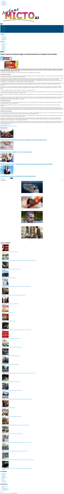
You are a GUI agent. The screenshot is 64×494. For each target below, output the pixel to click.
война (1, 126)
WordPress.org (4, 489)
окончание (4, 126)
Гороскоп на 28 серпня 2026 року (7, 312)
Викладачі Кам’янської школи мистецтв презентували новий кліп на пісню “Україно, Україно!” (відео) (19, 260)
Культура (3, 2)
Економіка (4, 3)
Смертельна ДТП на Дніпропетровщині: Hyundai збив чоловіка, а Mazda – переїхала (16, 329)
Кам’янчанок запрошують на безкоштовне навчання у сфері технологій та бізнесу (16, 286)
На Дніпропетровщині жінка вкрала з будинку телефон (11, 269)
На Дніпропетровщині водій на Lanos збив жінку (10, 364)
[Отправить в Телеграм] (3, 60)
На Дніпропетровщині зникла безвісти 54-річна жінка (11, 338)
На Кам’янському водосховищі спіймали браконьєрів (11, 381)
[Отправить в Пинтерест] (7, 59)
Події (3, 27)
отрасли (8, 126)
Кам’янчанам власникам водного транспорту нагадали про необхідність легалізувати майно (18, 459)
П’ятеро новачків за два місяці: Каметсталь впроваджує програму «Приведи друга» (23, 139)
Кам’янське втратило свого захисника (8, 407)
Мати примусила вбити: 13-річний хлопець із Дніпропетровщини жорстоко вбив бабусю (17, 468)
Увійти (3, 487)
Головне (3, 26)
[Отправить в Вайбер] (2, 60)
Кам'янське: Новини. (6, 493)
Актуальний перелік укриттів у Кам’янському (10, 251)
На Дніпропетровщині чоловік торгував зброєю (10, 303)
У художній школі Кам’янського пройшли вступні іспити (11, 416)
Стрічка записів (4, 488)
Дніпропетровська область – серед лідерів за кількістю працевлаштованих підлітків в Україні (26, 164)
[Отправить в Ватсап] (1, 60)
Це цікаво (4, 28)
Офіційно (3, 39)
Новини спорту (4, 4)
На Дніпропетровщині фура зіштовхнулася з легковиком (12, 390)
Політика (3, 29)
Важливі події (4, 25)
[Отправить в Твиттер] (1, 59)
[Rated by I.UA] (2, 492)
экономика (15, 126)
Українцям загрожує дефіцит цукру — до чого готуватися (16, 152)
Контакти (3, 32)
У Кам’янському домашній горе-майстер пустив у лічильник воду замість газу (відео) (16, 442)
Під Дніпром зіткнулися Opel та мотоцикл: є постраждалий (12, 433)
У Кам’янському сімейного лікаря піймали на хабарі (11, 355)
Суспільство (4, 1)
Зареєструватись (5, 486)
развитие (11, 126)
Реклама (3, 30)
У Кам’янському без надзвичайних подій (9, 277)
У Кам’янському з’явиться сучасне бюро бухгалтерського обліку (18, 176)
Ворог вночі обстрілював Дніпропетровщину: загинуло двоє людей (13, 295)
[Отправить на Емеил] (10, 59)
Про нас (3, 31)
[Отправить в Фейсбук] (4, 59)
